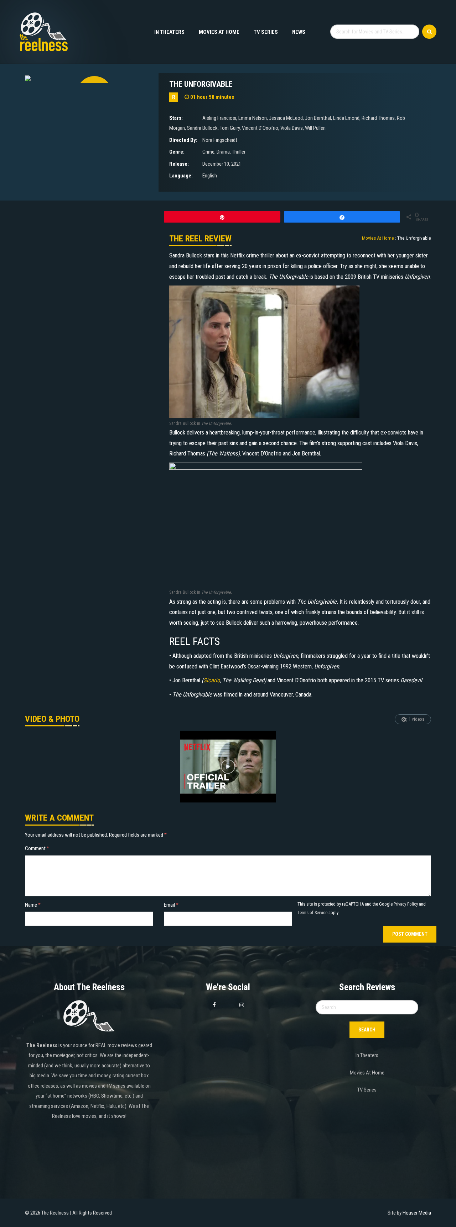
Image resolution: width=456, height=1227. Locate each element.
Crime (208, 152)
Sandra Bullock (202, 128)
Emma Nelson (252, 118)
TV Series (266, 32)
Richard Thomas (378, 118)
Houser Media (417, 1213)
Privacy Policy (406, 904)
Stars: (176, 118)
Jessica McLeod (286, 118)
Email (171, 905)
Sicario (211, 680)
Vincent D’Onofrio (260, 128)
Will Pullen (315, 128)
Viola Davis (291, 128)
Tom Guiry (230, 128)
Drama (223, 152)
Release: (179, 164)
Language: (181, 175)
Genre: (177, 152)
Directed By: (183, 140)
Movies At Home (219, 32)
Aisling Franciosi (219, 118)
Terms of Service (312, 912)
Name (33, 905)
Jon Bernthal (318, 118)
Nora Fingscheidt (219, 140)
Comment (37, 848)
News (298, 32)
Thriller (238, 152)
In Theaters (169, 32)
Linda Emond (346, 118)
